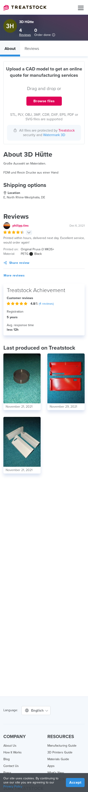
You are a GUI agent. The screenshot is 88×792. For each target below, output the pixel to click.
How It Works (12, 752)
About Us (9, 746)
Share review (19, 263)
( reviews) (46, 304)
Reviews (25, 35)
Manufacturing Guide (61, 746)
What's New (55, 773)
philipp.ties (20, 226)
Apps (51, 766)
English (38, 710)
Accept (75, 782)
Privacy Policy (12, 786)
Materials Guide (58, 759)
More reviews (14, 275)
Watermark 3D (54, 135)
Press (7, 773)
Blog (6, 759)
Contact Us (11, 766)
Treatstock (24, 7)
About (10, 48)
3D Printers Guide (59, 752)
